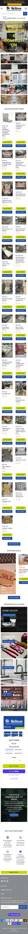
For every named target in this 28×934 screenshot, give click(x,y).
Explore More (14, 597)
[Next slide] (23, 734)
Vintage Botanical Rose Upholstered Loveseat (6, 164)
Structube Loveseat (21, 460)
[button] (7, 734)
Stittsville (4, 137)
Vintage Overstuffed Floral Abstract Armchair (7, 363)
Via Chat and (20, 18)
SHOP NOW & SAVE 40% (15, 4)
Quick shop (7, 142)
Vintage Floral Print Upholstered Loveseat (20, 126)
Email (24, 18)
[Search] (25, 13)
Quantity (14, 757)
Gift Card (14, 740)
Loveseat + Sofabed (7, 528)
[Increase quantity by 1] (20, 761)
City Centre (4, 469)
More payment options (14, 774)
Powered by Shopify (14, 931)
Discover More (14, 544)
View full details (14, 778)
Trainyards (4, 395)
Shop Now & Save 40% (14, 50)
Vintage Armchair (6, 501)
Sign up (23, 907)
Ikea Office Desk (6, 393)
